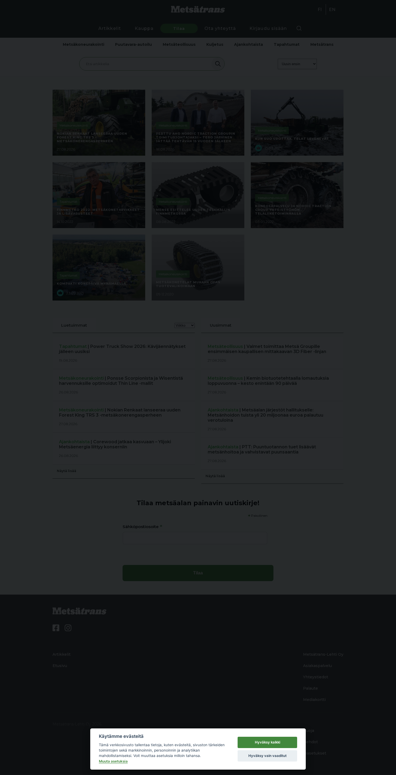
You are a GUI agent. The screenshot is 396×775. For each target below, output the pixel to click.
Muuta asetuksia (113, 761)
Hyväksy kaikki (267, 742)
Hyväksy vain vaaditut (267, 755)
